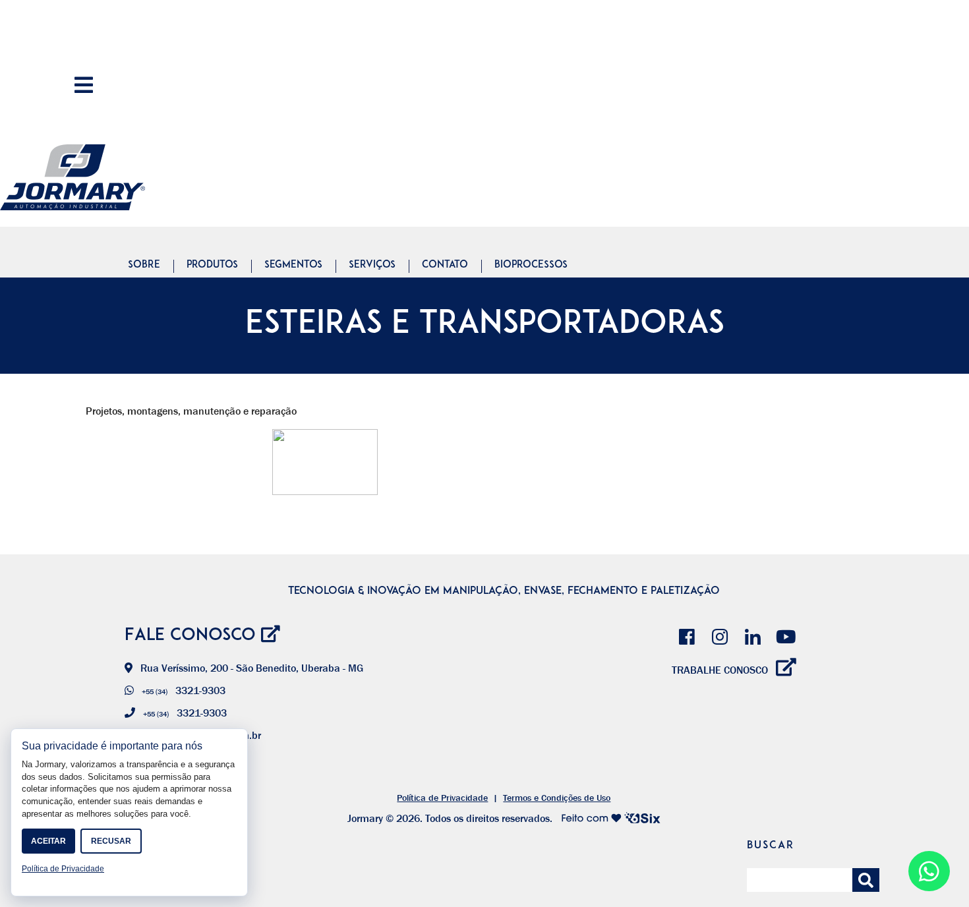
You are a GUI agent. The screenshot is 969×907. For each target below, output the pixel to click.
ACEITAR (48, 841)
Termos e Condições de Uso (556, 797)
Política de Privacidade (442, 797)
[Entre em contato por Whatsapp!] (929, 876)
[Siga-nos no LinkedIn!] (753, 635)
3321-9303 (183, 690)
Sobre (144, 265)
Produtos (212, 265)
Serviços (372, 265)
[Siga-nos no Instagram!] (720, 635)
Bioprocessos (531, 265)
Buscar (770, 845)
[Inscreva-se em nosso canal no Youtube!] (786, 635)
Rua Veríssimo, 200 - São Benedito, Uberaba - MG (250, 668)
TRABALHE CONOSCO (721, 670)
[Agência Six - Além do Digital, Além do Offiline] (606, 818)
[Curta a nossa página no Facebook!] (687, 635)
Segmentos (293, 265)
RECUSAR (111, 841)
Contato (445, 265)
